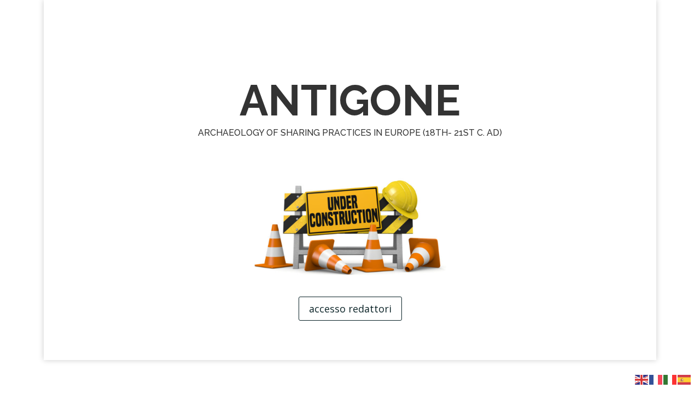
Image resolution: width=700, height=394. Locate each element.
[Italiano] (670, 379)
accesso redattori (350, 308)
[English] (642, 379)
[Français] (656, 379)
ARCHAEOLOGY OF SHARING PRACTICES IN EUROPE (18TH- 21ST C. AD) (350, 133)
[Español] (685, 379)
